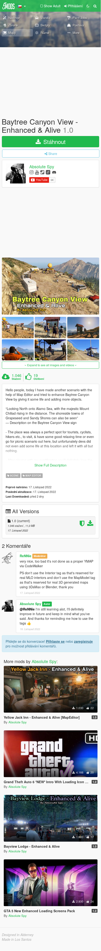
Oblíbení (39, 378)
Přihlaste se (55, 641)
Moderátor (40, 556)
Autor (47, 604)
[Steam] (42, 172)
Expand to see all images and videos (50, 365)
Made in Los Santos (16, 939)
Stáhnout (54, 141)
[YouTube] (37, 172)
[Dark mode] (88, 6)
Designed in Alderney (18, 934)
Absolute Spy (41, 167)
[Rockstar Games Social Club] (48, 172)
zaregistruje (83, 641)
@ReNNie (27, 609)
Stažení (16, 378)
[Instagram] (31, 172)
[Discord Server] (54, 172)
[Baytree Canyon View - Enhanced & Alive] (50, 286)
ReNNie (25, 555)
